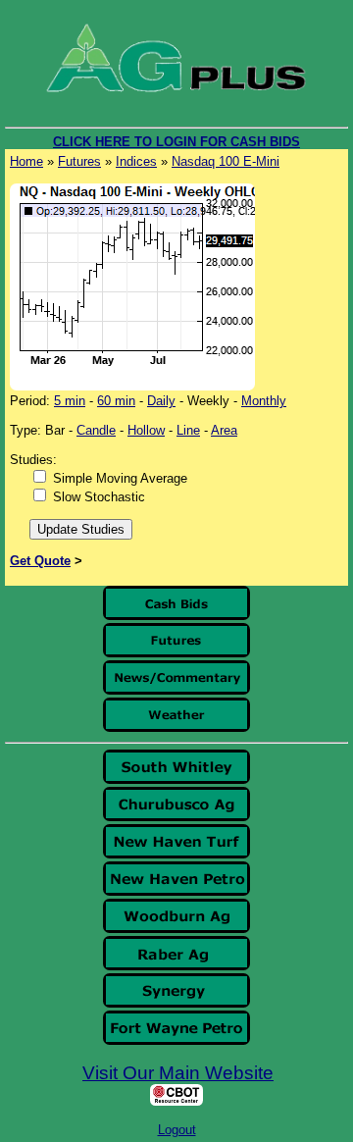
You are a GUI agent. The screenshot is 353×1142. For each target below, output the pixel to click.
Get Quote (40, 560)
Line (188, 430)
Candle (96, 430)
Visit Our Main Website (178, 1073)
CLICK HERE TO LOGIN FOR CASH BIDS (176, 141)
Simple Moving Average (120, 478)
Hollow (146, 430)
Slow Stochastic (99, 497)
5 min (69, 400)
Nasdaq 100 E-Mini (225, 161)
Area (224, 430)
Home (26, 161)
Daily (161, 400)
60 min (116, 400)
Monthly (263, 400)
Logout (177, 1129)
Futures (79, 161)
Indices (136, 161)
